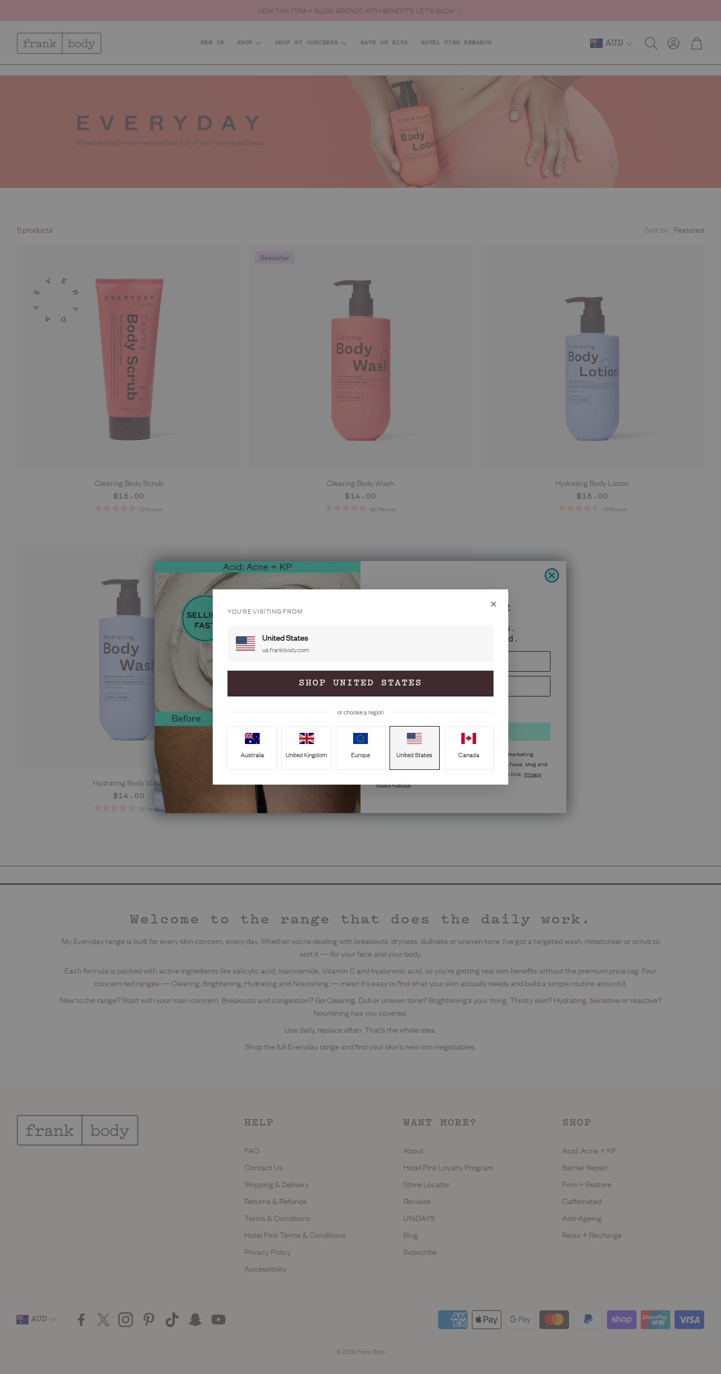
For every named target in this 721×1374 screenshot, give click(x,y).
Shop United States (360, 683)
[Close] (493, 604)
